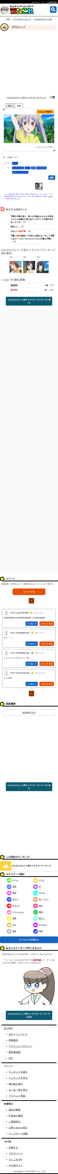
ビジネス (43, 925)
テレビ (42, 893)
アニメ (15, 163)
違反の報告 (15, 1109)
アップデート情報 (18, 1133)
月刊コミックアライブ (20, 172)
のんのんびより (18, 168)
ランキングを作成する (29, 940)
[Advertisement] (29, 63)
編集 (52, 177)
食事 (14, 918)
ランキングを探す (18, 1072)
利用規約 (13, 1040)
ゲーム (15, 880)
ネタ (14, 925)
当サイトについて (18, 1034)
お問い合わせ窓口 (18, 1127)
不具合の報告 (16, 1115)
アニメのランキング (22, 19)
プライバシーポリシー (20, 1046)
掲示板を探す (16, 1084)
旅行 (41, 906)
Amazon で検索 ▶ (45, 112)
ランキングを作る (18, 1078)
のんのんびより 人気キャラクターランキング (26, 97)
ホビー (15, 899)
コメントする (29, 592)
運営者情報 (15, 1052)
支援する (13, 1147)
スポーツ (16, 906)
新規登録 (37, 960)
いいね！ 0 (31, 624)
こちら (50, 196)
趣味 (41, 912)
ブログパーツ (16, 1153)
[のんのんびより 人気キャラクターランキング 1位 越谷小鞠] (16, 267)
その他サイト (16, 1165)
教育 (14, 931)
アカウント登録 (17, 1096)
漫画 (33, 168)
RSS (11, 1058)
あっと (27, 168)
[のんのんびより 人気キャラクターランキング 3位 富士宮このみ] (43, 267)
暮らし (42, 918)
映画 (14, 893)
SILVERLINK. (41, 168)
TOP (8, 19)
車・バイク (44, 899)
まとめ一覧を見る (18, 1090)
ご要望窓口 (15, 1121)
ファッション (18, 912)
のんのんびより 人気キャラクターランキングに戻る (29, 301)
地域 (41, 931)
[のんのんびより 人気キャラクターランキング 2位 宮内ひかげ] (29, 267)
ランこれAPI (15, 1159)
